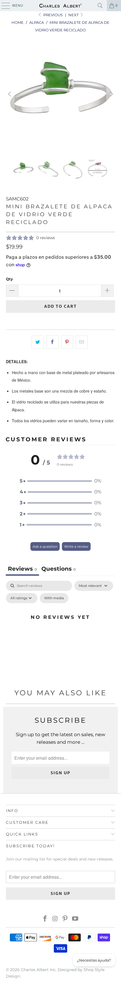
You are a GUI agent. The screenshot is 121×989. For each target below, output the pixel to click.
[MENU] (3, 5)
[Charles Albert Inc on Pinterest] (65, 919)
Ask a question (45, 546)
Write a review (76, 546)
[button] (60, 481)
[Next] (110, 94)
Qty (9, 279)
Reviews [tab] (22, 568)
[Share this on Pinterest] (67, 342)
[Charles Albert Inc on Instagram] (55, 919)
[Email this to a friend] (82, 342)
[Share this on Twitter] (38, 342)
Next (73, 15)
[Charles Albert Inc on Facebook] (45, 919)
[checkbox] (54, 598)
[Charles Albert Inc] (60, 5)
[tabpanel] (60, 629)
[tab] (58, 569)
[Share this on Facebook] (52, 342)
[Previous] (10, 94)
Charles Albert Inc (38, 969)
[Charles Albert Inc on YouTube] (75, 919)
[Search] (100, 5)
